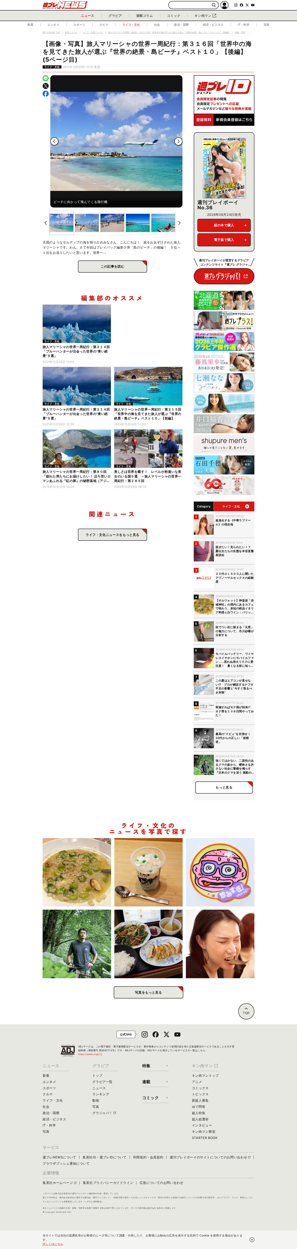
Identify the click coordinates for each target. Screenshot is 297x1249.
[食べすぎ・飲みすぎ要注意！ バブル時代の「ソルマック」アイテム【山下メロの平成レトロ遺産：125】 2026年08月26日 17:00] (220, 872)
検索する (214, 5)
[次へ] (178, 141)
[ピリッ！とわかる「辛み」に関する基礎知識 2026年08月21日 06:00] (220, 944)
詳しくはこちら (53, 1244)
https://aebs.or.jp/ (90, 1054)
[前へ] (54, 141)
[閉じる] (252, 1239)
